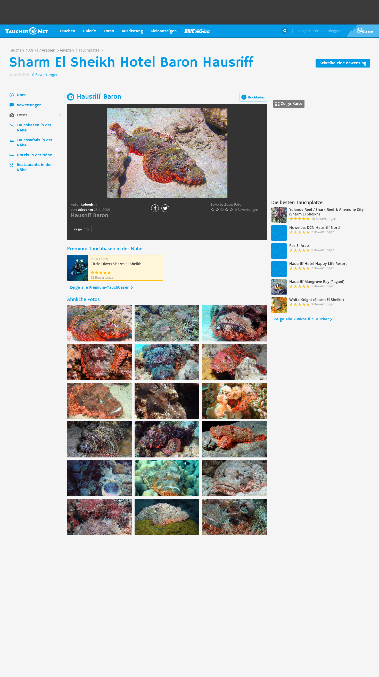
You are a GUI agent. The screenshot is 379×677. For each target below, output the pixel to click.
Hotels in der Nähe (34, 155)
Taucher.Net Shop (362, 30)
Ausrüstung (132, 31)
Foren (109, 31)
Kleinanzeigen (164, 31)
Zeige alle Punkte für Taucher (301, 319)
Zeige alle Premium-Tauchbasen (99, 287)
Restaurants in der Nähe (34, 167)
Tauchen (67, 31)
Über (21, 95)
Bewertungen (29, 105)
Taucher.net (26, 31)
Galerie (89, 31)
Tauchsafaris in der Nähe (34, 143)
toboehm (85, 209)
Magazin (197, 30)
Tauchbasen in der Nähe (34, 128)
